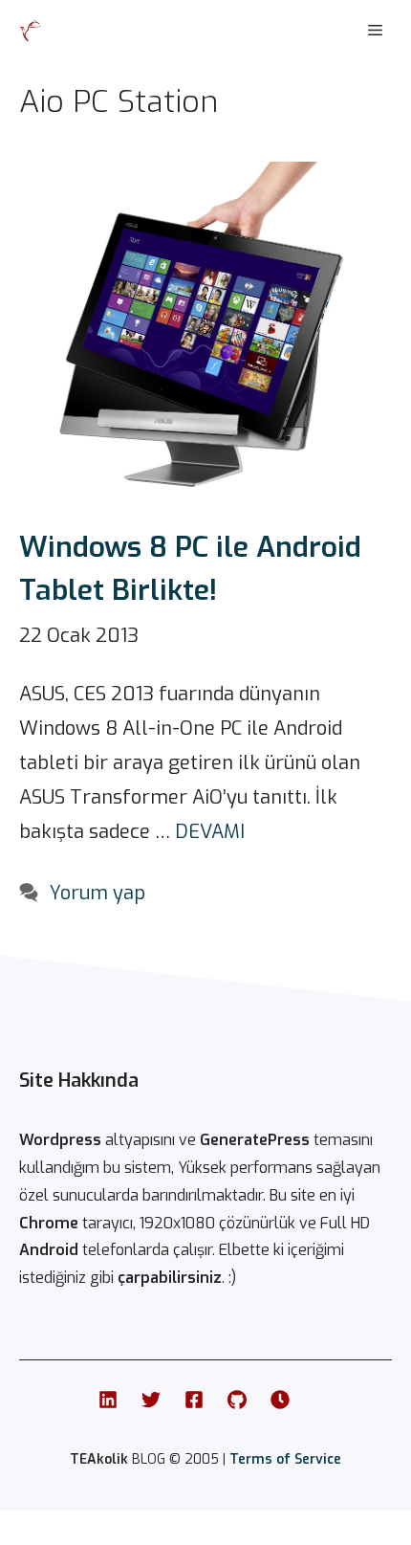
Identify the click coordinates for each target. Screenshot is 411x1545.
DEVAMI (210, 832)
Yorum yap (97, 893)
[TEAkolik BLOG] (30, 31)
